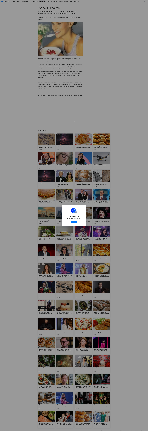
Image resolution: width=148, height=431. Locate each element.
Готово (74, 222)
